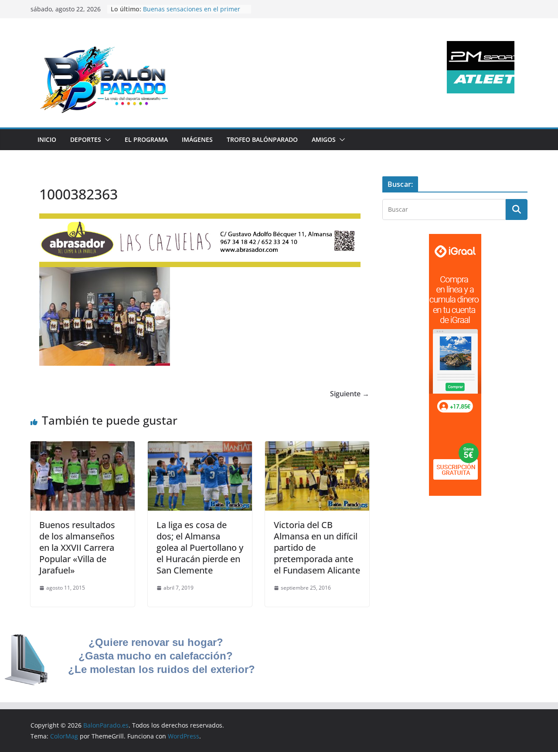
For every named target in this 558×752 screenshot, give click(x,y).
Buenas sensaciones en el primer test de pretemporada (191, 13)
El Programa (146, 139)
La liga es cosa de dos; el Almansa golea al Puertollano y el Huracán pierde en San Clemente (200, 547)
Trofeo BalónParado (262, 139)
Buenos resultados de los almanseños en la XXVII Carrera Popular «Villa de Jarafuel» (77, 547)
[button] (106, 140)
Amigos (324, 139)
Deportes (85, 139)
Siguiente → (349, 393)
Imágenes (197, 139)
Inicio (46, 139)
